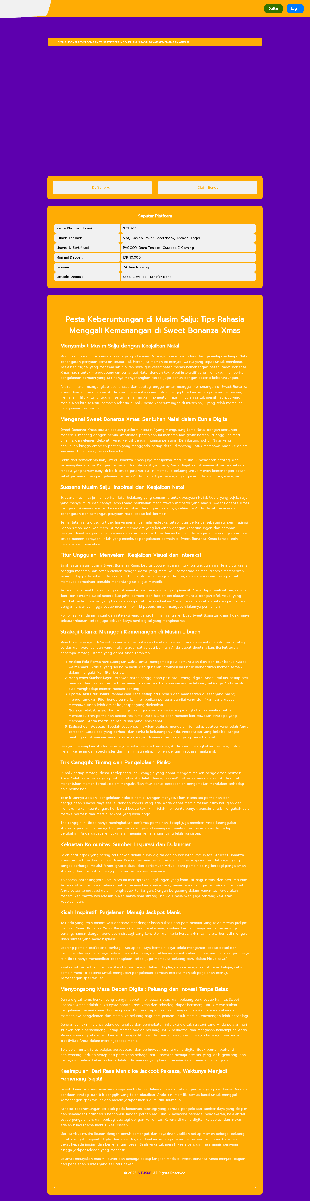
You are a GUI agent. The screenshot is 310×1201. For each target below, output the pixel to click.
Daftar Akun (102, 187)
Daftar (273, 8)
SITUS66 (144, 1172)
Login (295, 8)
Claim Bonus (207, 187)
